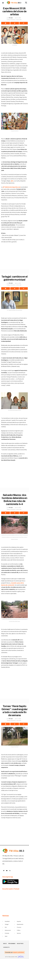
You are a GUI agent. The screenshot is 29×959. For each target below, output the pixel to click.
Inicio (5, 943)
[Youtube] (7, 870)
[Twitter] (3, 870)
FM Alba (11, 18)
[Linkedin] (10, 870)
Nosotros (20, 943)
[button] (3, 2)
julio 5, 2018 (18, 18)
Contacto (6, 947)
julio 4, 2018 (18, 283)
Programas (11, 943)
